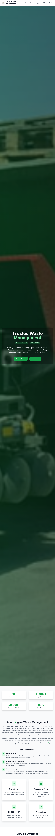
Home (26, 3)
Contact (51, 3)
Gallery (45, 3)
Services (32, 3)
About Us (39, 2)
